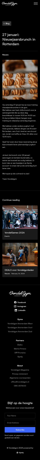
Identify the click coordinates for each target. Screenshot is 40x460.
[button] (35, 3)
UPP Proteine (20, 353)
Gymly (20, 357)
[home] (9, 3)
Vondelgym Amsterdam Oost (20, 327)
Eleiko (20, 345)
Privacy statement (20, 374)
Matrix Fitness (20, 349)
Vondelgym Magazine (20, 370)
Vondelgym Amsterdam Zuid (20, 331)
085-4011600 (20, 386)
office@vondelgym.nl (20, 382)
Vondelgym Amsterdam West (20, 323)
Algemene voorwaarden (20, 378)
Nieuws (5, 55)
